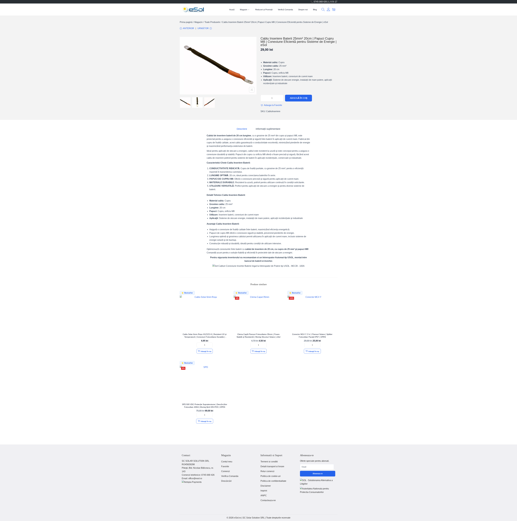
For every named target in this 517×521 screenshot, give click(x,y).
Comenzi (225, 471)
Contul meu (226, 461)
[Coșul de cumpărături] (333, 9)
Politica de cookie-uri (271, 476)
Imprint (264, 491)
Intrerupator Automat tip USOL (278, 257)
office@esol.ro (195, 478)
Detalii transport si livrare (272, 466)
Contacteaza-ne (268, 500)
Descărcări (226, 481)
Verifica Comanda (229, 476)
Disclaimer (266, 486)
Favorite (225, 466)
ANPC (264, 495)
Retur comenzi (267, 471)
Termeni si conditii (269, 461)
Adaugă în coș (298, 98)
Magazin (198, 22)
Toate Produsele (212, 22)
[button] (323, 9)
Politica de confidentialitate (273, 481)
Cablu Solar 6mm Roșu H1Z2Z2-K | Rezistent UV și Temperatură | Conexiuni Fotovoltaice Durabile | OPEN (204, 337)
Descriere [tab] (242, 129)
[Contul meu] (328, 9)
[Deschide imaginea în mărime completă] (251, 89)
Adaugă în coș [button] (206, 351)
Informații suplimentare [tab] (268, 129)
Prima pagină (186, 22)
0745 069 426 (207, 475)
